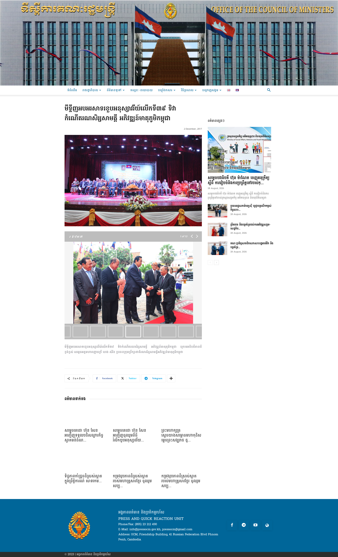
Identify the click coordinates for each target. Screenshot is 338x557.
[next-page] (216, 262)
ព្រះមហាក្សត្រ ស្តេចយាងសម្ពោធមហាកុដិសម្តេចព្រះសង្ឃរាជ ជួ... (181, 435)
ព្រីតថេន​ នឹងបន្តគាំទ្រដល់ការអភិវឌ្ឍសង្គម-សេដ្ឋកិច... (250, 226)
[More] (171, 378)
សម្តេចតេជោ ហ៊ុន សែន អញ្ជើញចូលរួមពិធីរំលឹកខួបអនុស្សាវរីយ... (129, 435)
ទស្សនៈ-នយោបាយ (141, 90)
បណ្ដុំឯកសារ (165, 90)
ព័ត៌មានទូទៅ (114, 90)
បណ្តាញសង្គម (210, 90)
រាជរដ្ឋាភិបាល (90, 90)
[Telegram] (244, 525)
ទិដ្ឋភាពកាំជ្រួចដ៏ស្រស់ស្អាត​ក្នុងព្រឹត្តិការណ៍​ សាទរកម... (83, 479)
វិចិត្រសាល (187, 90)
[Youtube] (255, 525)
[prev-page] (210, 262)
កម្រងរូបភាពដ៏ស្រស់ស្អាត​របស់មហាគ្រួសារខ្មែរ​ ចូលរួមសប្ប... (132, 481)
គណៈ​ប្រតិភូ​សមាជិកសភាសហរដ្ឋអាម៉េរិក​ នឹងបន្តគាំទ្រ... (251, 245)
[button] (268, 90)
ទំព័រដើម (72, 90)
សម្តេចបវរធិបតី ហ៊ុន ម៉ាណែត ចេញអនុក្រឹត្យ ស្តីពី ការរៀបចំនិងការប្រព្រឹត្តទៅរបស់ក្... (238, 180)
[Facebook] (232, 525)
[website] (267, 525)
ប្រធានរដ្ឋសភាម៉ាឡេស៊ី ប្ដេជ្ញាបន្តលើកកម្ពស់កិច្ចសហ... (250, 207)
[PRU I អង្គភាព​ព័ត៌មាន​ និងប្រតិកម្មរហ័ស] (169, 43)
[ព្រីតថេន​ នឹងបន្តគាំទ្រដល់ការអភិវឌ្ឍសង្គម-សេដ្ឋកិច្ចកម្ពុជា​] (217, 229)
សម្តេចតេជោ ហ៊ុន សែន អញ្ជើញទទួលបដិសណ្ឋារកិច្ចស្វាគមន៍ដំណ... (84, 435)
